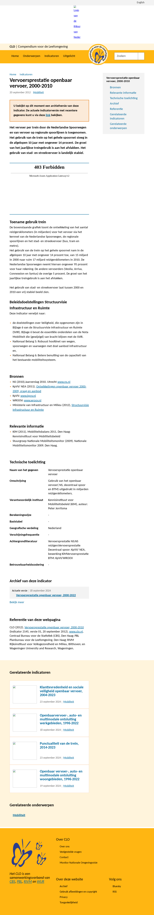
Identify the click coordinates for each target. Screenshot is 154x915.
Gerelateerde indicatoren (118, 116)
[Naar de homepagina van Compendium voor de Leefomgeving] (77, 24)
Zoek (141, 56)
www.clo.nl (76, 631)
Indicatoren (52, 56)
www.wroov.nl (32, 400)
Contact (64, 857)
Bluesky (117, 886)
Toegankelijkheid (69, 902)
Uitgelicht (69, 56)
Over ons (64, 846)
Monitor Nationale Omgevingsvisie (78, 862)
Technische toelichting (123, 98)
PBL (19, 882)
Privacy (64, 897)
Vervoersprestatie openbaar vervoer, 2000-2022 (46, 595)
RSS (115, 891)
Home (15, 56)
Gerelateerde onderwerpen (118, 126)
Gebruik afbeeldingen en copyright (78, 891)
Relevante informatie (123, 92)
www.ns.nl (63, 382)
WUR (40, 882)
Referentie (116, 109)
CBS (12, 882)
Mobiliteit (38, 92)
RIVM (28, 882)
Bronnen (115, 87)
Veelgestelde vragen (71, 852)
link (48, 115)
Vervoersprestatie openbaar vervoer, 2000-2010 (54, 627)
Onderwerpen (31, 56)
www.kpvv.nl (28, 395)
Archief (114, 103)
